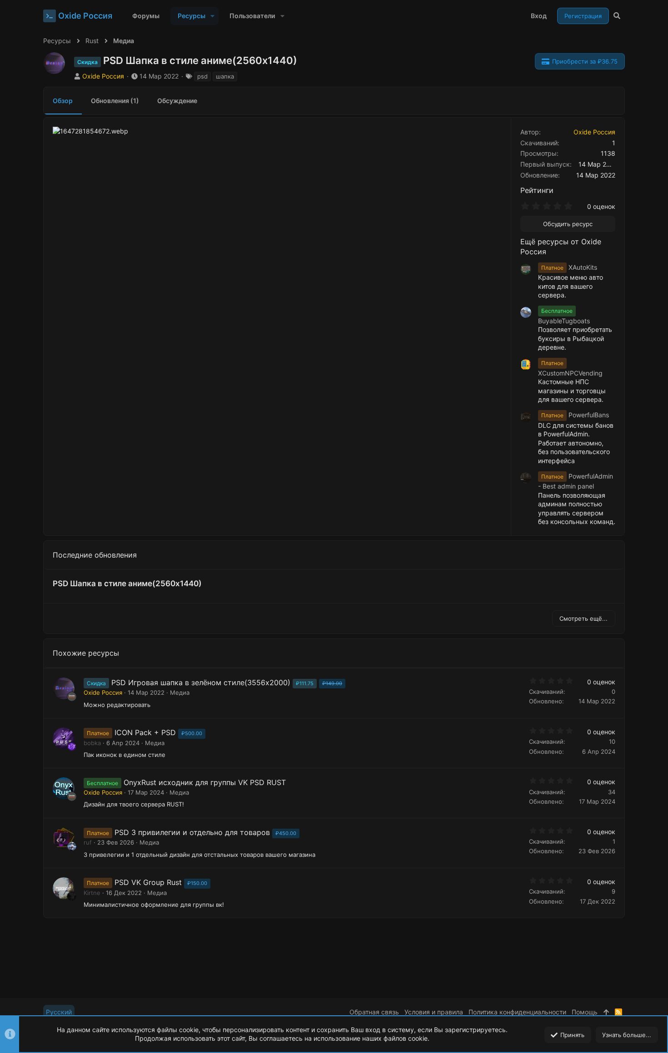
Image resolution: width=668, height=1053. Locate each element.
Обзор (63, 100)
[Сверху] (606, 1012)
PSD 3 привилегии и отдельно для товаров (192, 832)
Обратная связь (374, 1012)
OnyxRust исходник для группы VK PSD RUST (205, 782)
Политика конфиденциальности (517, 1012)
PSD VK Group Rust (148, 882)
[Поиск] (617, 16)
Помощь (585, 1012)
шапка (225, 76)
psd (202, 76)
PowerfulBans (575, 415)
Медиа (179, 692)
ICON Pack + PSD (145, 732)
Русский (59, 1012)
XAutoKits (569, 267)
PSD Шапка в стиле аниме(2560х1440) (127, 583)
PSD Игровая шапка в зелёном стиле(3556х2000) (200, 682)
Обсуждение (177, 100)
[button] (212, 15)
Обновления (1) (115, 100)
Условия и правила (433, 1012)
